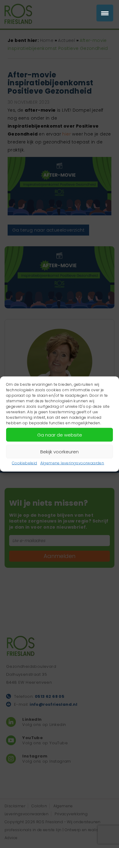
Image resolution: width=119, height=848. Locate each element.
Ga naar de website (59, 434)
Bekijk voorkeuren (59, 451)
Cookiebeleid (24, 463)
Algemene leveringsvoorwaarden (72, 463)
